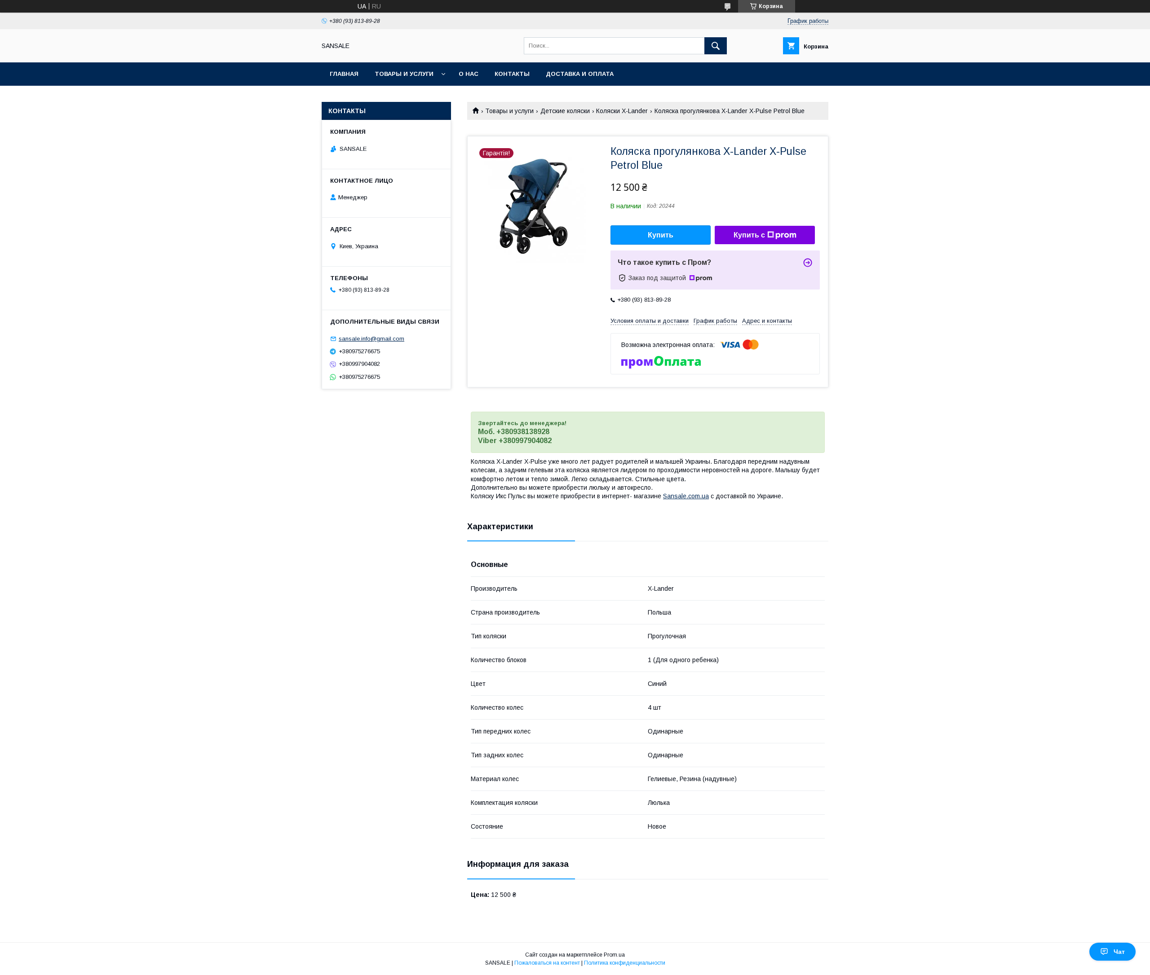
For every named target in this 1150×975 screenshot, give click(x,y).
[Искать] (715, 45)
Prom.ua (614, 955)
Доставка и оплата (580, 73)
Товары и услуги (404, 73)
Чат (1119, 951)
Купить (660, 235)
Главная (344, 73)
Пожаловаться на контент (547, 963)
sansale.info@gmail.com (371, 338)
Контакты (512, 73)
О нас (468, 73)
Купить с (749, 235)
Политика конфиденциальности (624, 963)
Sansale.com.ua (686, 496)
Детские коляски (565, 110)
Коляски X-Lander (622, 110)
